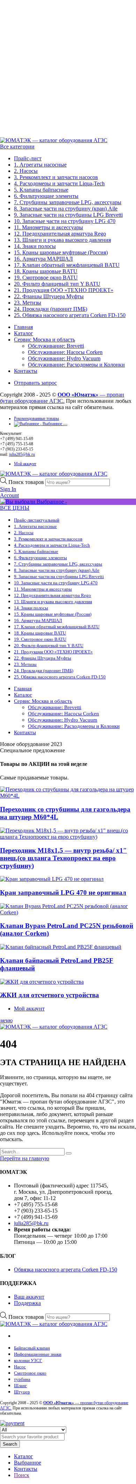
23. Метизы (27, 303)
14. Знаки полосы (35, 246)
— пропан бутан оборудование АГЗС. (62, 398)
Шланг (20, 1385)
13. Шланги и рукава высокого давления (62, 240)
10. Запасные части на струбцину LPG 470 (64, 221)
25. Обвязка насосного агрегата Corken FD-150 (70, 315)
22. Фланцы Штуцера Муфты (49, 296)
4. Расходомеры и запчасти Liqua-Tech (59, 183)
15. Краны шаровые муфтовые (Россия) (61, 252)
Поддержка (27, 1303)
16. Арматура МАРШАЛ (43, 259)
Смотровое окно (30, 1373)
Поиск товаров (26, 482)
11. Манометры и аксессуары (48, 227)
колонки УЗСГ (28, 1360)
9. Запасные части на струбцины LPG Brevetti (68, 215)
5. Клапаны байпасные (41, 190)
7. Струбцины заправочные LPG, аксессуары (67, 202)
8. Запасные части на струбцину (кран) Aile (66, 209)
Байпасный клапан (32, 1348)
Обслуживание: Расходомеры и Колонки (76, 365)
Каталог (23, 333)
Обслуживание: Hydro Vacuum (64, 358)
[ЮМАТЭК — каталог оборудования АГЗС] (53, 140)
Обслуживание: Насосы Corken (65, 352)
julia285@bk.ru (22, 454)
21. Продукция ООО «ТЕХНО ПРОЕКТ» (63, 290)
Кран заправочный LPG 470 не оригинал (63, 892)
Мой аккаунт (25, 463)
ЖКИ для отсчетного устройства (49, 995)
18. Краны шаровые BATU (45, 271)
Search (10, 1444)
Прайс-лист (27, 158)
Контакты (25, 371)
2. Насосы (26, 171)
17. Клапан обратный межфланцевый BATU (67, 265)
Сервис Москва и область (44, 340)
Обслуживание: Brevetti (56, 346)
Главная (23, 327)
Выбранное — (54, 423)
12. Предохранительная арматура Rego (60, 234)
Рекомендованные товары (36, 418)
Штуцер (22, 1391)
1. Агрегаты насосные (40, 165)
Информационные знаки (37, 1354)
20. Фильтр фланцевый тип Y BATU (57, 284)
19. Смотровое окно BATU (46, 277)
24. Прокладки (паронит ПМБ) (50, 309)
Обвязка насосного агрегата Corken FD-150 (65, 1269)
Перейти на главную (24, 1158)
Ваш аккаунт (29, 1297)
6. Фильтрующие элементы (46, 196)
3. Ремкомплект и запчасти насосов (56, 177)
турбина (22, 1379)
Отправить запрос (35, 383)
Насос (20, 1366)
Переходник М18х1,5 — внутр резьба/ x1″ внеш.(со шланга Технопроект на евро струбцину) (63, 858)
